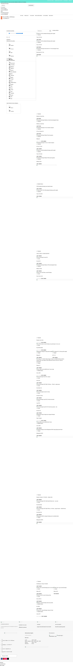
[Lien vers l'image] (10, 634)
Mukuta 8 (38, 138)
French (6, 655)
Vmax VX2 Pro (39, 44)
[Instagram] (6, 659)
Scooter (38, 258)
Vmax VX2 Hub (39, 153)
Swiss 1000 (38, 372)
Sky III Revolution (39, 347)
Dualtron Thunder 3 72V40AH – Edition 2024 (44, 497)
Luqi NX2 (38, 403)
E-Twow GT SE (39, 146)
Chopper (38, 352)
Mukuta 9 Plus (38, 161)
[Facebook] (2, 659)
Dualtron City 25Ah (39, 340)
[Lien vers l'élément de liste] (10, 646)
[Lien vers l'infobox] (9, 625)
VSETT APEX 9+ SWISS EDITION (42, 253)
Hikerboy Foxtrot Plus (40, 116)
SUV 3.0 (53, 355)
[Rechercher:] (43, 31)
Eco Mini (38, 606)
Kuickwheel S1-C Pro (40, 52)
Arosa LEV (38, 613)
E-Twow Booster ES (40, 131)
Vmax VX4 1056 (39, 193)
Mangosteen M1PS (39, 433)
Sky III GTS (38, 410)
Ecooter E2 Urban (39, 395)
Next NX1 (38, 380)
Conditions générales (28, 635)
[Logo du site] (5, 3)
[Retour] (2, 20)
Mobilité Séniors (40, 370)
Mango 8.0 (38, 355)
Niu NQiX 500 (39, 512)
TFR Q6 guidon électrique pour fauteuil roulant (44, 186)
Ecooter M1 (38, 261)
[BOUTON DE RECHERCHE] (50, 31)
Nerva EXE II (38, 598)
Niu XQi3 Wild (39, 504)
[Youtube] (4, 659)
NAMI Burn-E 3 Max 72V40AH (42, 583)
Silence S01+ (56, 591)
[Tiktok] (8, 659)
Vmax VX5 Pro (39, 37)
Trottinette (39, 34)
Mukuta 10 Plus (39, 268)
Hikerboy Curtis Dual (40, 123)
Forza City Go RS (39, 276)
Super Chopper (39, 418)
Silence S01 (38, 591)
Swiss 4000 (38, 425)
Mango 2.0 (38, 365)
